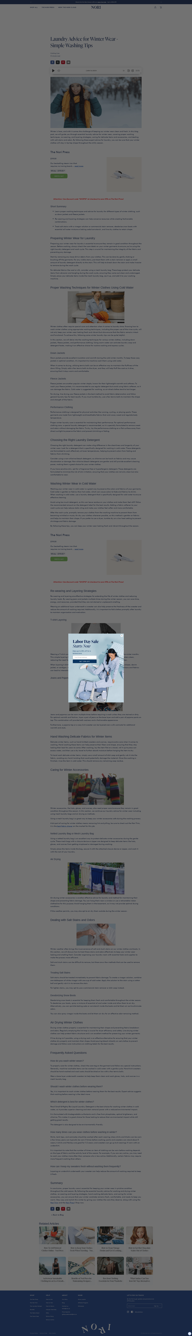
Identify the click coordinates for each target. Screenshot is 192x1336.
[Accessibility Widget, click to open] (189, 1333)
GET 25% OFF (84, 661)
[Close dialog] (121, 635)
